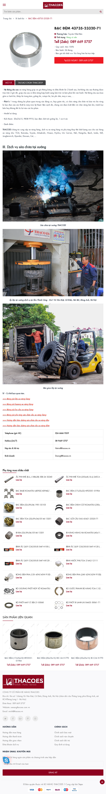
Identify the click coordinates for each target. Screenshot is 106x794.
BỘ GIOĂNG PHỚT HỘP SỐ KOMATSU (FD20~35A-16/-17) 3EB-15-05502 (48, 588)
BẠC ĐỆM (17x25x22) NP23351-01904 (83, 490)
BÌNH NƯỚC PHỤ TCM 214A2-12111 (82, 560)
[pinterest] (35, 718)
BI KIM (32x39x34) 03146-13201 (30, 532)
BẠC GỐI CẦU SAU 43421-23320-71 (82, 518)
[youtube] (28, 718)
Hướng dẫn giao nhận (12, 740)
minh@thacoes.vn (16, 711)
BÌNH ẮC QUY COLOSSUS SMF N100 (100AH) (36, 546)
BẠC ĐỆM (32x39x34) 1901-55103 (31, 504)
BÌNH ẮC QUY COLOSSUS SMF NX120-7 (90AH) (37, 560)
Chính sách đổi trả (62, 740)
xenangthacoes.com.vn (20, 707)
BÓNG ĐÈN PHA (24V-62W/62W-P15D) (83, 574)
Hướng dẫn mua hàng (12, 732)
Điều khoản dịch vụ (11, 744)
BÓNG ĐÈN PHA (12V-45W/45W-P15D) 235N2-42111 (40, 574)
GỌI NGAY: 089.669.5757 (79, 60)
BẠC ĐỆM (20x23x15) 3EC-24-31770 (53, 658)
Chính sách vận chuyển (64, 736)
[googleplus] (20, 718)
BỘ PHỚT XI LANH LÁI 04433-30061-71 (83, 602)
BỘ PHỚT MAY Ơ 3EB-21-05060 (30, 602)
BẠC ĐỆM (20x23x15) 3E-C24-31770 (87, 658)
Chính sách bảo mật (62, 732)
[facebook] (13, 718)
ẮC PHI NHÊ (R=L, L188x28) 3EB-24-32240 (34, 476)
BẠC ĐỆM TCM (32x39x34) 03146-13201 (33, 518)
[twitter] (5, 718)
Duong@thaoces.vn (63, 455)
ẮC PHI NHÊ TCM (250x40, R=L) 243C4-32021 (86, 476)
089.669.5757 (19, 703)
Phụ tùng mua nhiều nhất (16, 470)
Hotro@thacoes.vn (62, 448)
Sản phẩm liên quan (18, 617)
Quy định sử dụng (62, 744)
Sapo (80, 784)
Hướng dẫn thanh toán (12, 736)
